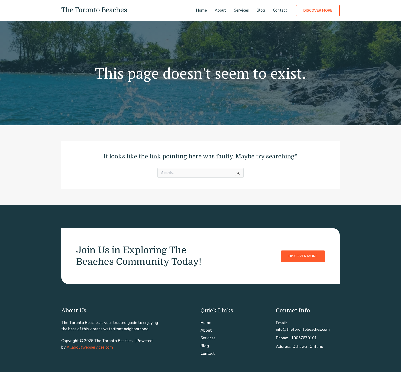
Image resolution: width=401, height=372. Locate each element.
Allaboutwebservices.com (90, 347)
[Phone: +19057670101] (296, 338)
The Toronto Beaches (94, 10)
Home (201, 10)
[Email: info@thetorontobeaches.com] (308, 326)
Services (241, 10)
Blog (261, 10)
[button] (318, 10)
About (220, 10)
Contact (280, 10)
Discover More (302, 256)
